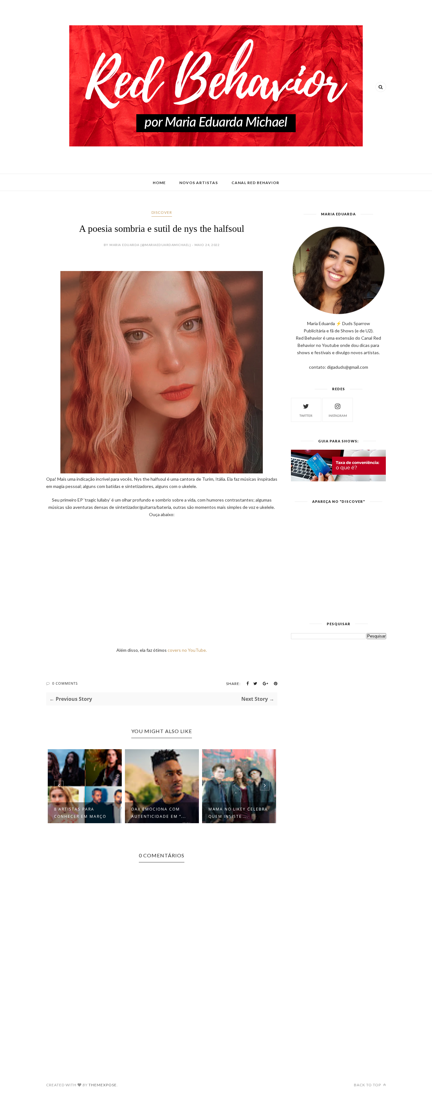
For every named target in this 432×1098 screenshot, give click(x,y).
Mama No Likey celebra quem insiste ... (238, 812)
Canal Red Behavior (255, 182)
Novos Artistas (198, 182)
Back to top (368, 1085)
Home (159, 182)
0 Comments (65, 683)
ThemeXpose (103, 1085)
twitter (305, 415)
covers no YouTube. (187, 650)
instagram (338, 415)
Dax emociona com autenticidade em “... (158, 812)
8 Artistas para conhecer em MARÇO (80, 812)
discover (161, 212)
